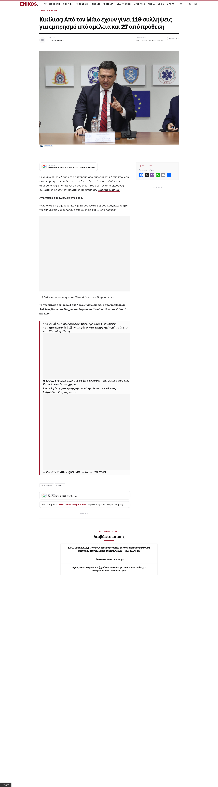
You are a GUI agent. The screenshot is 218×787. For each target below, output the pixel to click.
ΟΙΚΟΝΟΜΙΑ (82, 4)
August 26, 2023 (95, 472)
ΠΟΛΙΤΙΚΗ (68, 4)
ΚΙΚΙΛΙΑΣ (60, 485)
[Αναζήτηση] (190, 4)
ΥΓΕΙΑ (161, 4)
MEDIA (151, 4)
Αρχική (42, 11)
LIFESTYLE (139, 4)
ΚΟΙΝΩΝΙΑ (108, 4)
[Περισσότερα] (181, 4)
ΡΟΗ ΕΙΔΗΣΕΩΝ (52, 4)
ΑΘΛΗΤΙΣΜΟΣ (123, 4)
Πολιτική (53, 11)
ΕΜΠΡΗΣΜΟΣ (46, 485)
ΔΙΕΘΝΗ (96, 4)
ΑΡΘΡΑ (171, 4)
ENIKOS (29, 4)
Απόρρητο (6, 785)
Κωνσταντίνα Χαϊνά (55, 40)
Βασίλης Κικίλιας (109, 189)
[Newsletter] (195, 4)
